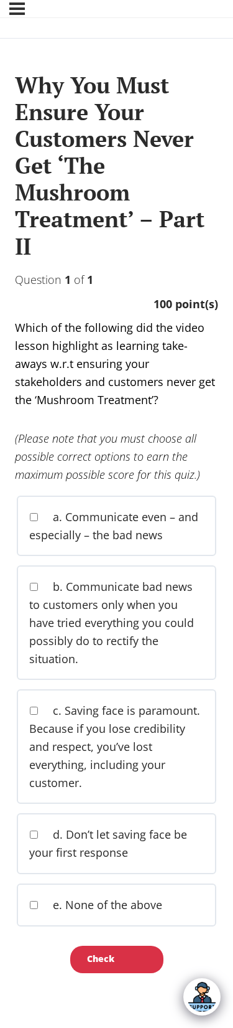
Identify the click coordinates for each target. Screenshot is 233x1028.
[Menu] (17, 8)
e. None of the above (106, 904)
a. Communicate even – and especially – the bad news (113, 525)
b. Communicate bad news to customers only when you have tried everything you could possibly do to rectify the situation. (111, 622)
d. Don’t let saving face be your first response (108, 843)
